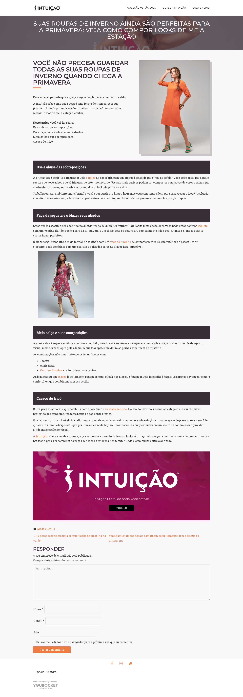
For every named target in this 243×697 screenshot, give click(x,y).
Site (36, 632)
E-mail (39, 620)
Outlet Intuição (174, 7)
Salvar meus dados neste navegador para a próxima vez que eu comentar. (84, 642)
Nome (38, 609)
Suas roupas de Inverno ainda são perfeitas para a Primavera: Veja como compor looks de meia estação (121, 30)
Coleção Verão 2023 (141, 7)
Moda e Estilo (46, 529)
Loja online (201, 7)
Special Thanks (46, 672)
